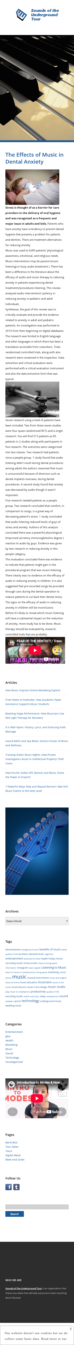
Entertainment (14, 1032)
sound (63, 996)
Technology (12, 1057)
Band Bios (11, 1142)
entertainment (14, 958)
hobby (52, 958)
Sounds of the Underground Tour (23, 1288)
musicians (45, 982)
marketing (53, 972)
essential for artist (32, 959)
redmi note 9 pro (31, 996)
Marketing (11, 1044)
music (19, 976)
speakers (9, 1001)
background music (30, 949)
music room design (37, 987)
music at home (12, 982)
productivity (38, 991)
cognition (49, 954)
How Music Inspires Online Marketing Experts (32, 690)
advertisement (13, 949)
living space (41, 972)
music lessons (18, 987)
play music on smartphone (17, 992)
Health (9, 1040)
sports (17, 1001)
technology (30, 1000)
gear (8, 1036)
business (23, 954)
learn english (35, 968)
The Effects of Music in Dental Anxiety (34, 158)
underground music (50, 1001)
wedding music (13, 1005)
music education (28, 982)
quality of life (53, 992)
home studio (30, 963)
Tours (8, 1151)
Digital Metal (13, 1155)
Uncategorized (14, 1062)
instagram (22, 967)
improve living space (47, 963)
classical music (36, 954)
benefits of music (50, 949)
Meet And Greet (14, 1159)
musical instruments (38, 977)
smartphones (52, 996)
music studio (56, 987)
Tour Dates (11, 1146)
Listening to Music (53, 967)
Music (9, 1049)
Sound (9, 1053)
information (11, 968)
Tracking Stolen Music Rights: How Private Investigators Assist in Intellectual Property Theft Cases (34, 759)
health (44, 958)
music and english (58, 978)
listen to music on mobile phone (20, 972)
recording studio (14, 996)
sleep (43, 996)
